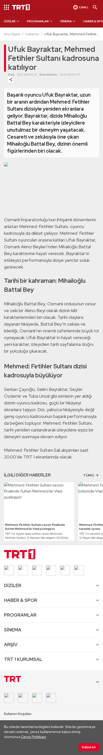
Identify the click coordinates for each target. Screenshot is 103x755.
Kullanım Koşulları (18, 713)
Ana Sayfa (12, 34)
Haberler (32, 34)
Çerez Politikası (33, 736)
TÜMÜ (88, 475)
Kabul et (89, 747)
